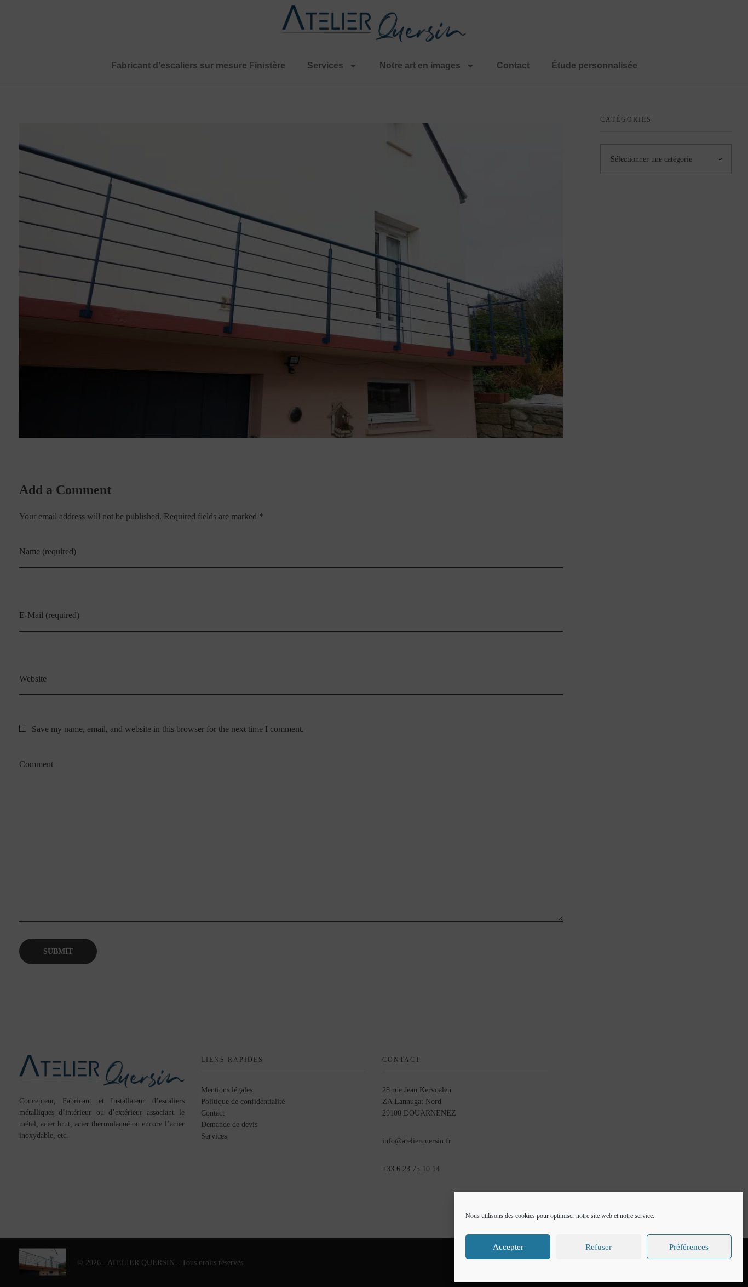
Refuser (598, 1247)
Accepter (508, 1247)
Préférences (689, 1247)
